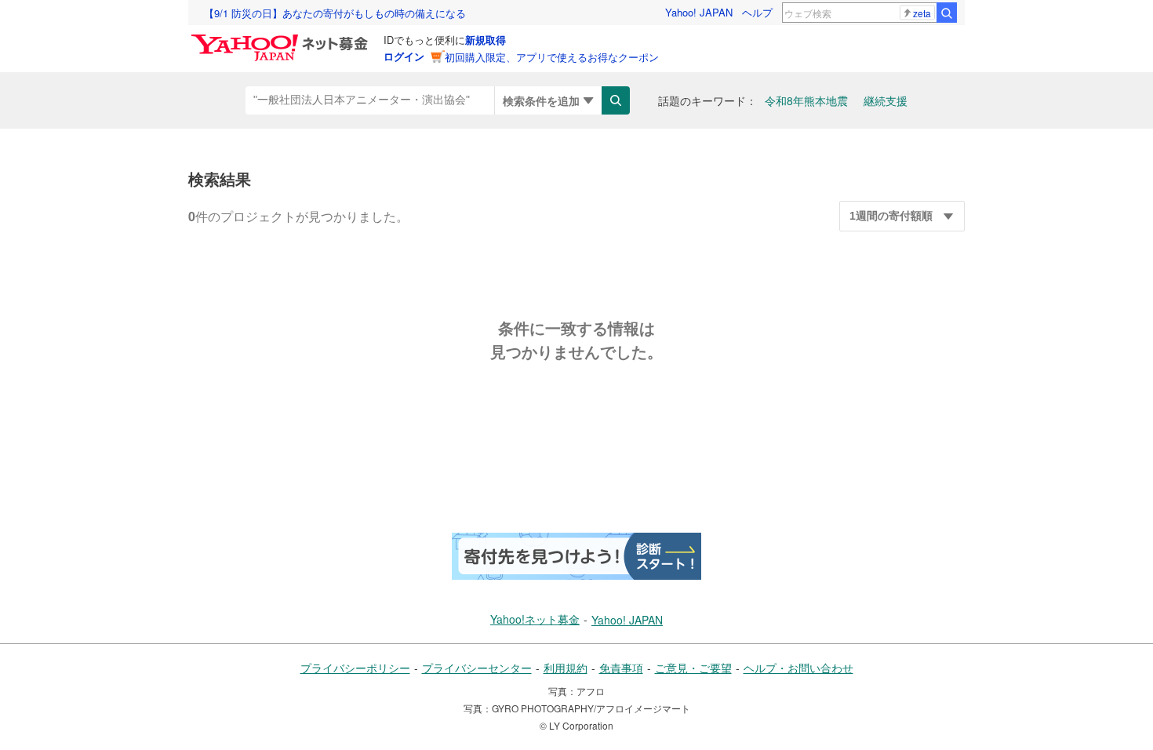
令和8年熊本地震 (806, 100)
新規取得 (485, 39)
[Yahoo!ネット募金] (282, 38)
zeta (922, 13)
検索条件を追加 (541, 100)
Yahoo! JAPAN (699, 12)
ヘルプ (757, 12)
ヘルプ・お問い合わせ (798, 667)
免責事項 (621, 667)
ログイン (404, 56)
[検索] (947, 12)
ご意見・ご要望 (693, 667)
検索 (616, 100)
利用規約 (565, 667)
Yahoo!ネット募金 (535, 619)
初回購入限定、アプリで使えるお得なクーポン (552, 56)
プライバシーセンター (477, 667)
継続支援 (885, 100)
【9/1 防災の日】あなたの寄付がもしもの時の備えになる (335, 12)
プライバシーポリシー (355, 667)
